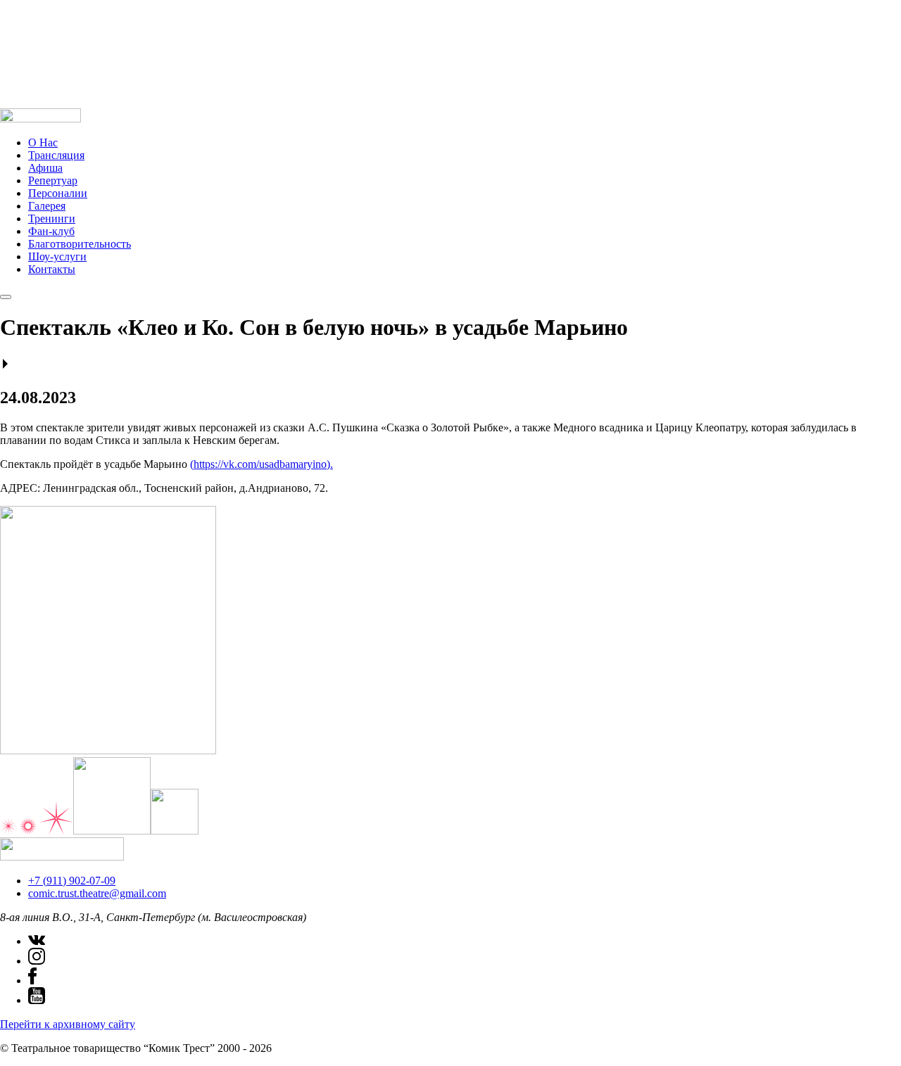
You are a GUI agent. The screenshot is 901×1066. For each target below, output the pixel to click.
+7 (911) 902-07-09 (71, 881)
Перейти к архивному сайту (67, 1024)
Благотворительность (79, 244)
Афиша (45, 168)
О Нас (43, 142)
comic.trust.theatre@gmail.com (97, 893)
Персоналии (57, 193)
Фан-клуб (51, 231)
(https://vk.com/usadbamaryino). (261, 464)
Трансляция (56, 155)
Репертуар (52, 180)
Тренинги (51, 218)
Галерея (46, 206)
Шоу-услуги (57, 256)
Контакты (51, 269)
